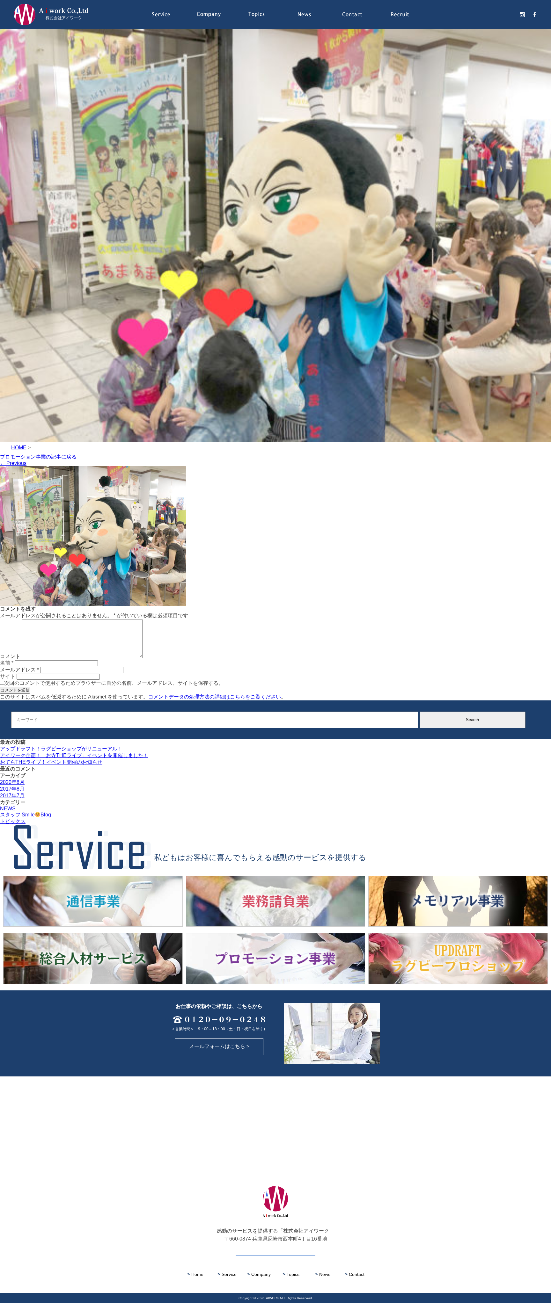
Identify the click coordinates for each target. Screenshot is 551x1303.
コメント (10, 656)
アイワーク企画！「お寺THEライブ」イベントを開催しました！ (74, 755)
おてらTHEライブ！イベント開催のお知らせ (51, 762)
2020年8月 (12, 782)
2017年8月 (12, 789)
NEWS (8, 808)
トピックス (13, 821)
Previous (13, 463)
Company (208, 14)
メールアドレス (19, 669)
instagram (519, 14)
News (304, 14)
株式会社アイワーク (51, 14)
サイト (7, 676)
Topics (256, 14)
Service (161, 14)
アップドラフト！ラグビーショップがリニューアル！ (61, 748)
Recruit (400, 14)
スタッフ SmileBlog (25, 814)
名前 (6, 663)
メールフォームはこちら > (219, 1046)
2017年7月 (12, 795)
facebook (531, 14)
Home (195, 1274)
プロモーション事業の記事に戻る (38, 457)
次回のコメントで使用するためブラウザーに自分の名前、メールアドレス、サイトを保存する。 (114, 683)
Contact (352, 14)
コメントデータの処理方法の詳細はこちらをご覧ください (214, 696)
